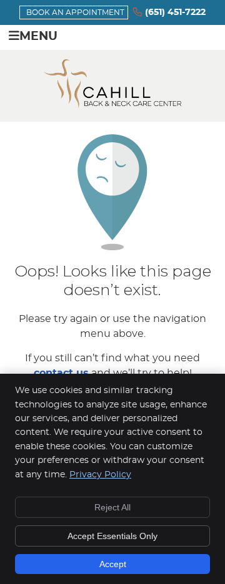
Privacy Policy (100, 474)
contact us (61, 373)
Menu (38, 36)
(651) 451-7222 (175, 12)
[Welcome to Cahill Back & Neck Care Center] (112, 105)
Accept (112, 564)
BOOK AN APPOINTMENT (75, 12)
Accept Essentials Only (113, 536)
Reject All (112, 507)
